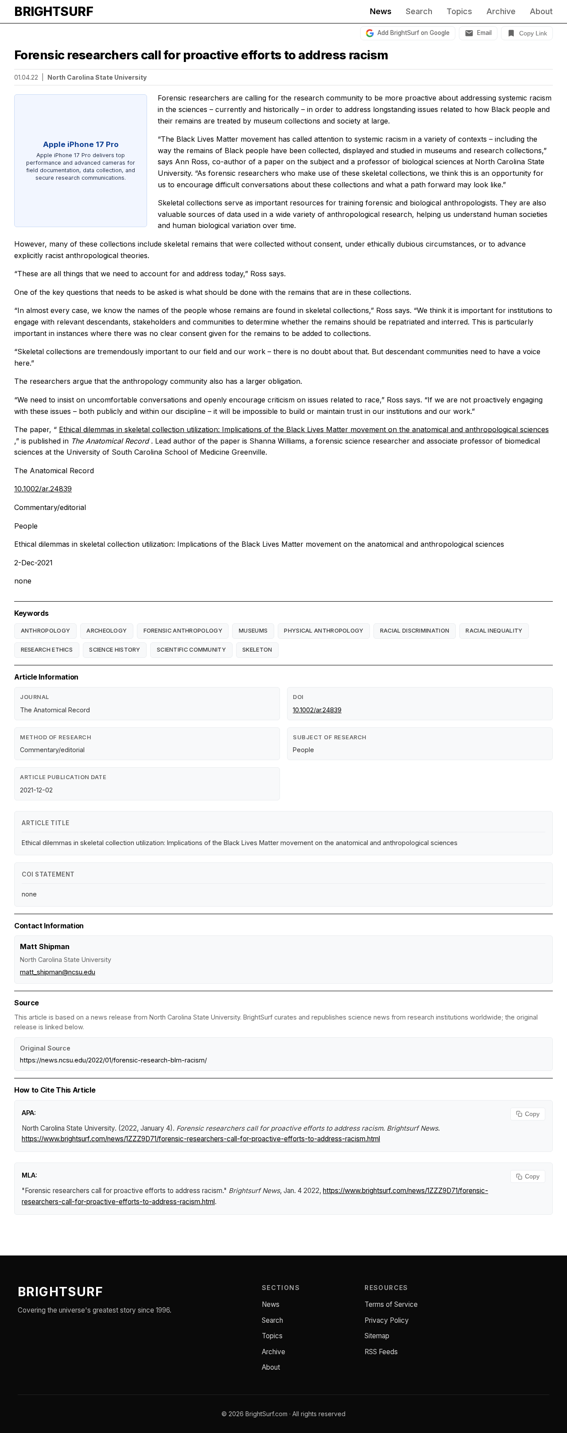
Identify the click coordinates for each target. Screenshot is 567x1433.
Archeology (106, 630)
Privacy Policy (387, 1320)
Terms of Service (391, 1304)
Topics (459, 11)
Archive (501, 11)
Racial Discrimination (414, 630)
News (381, 11)
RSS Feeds (381, 1352)
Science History (114, 649)
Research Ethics (47, 649)
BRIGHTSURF (53, 11)
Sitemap (377, 1336)
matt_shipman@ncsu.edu (57, 972)
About (541, 11)
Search (419, 11)
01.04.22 (26, 77)
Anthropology (45, 630)
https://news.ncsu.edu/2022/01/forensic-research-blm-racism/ (113, 1060)
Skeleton (257, 649)
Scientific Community (191, 649)
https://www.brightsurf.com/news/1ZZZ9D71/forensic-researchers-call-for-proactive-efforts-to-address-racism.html (201, 1139)
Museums (253, 630)
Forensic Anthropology (183, 630)
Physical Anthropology (323, 630)
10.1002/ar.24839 (43, 488)
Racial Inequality (494, 630)
